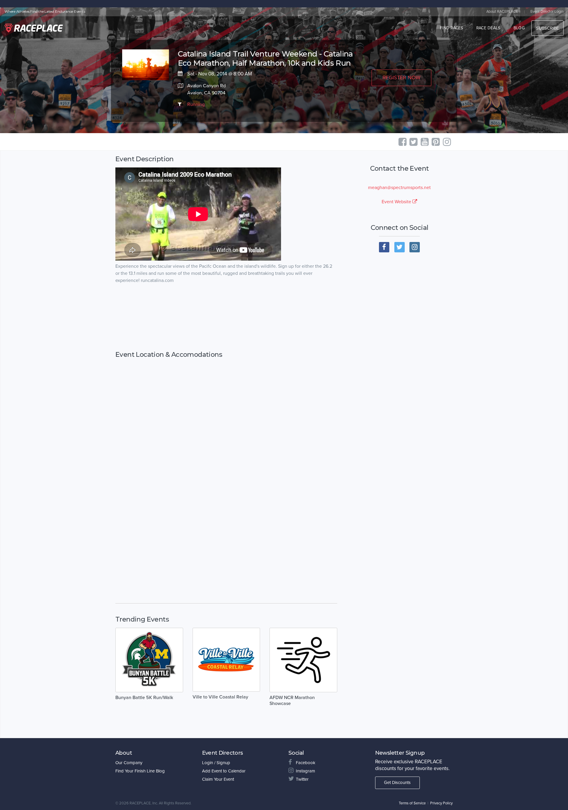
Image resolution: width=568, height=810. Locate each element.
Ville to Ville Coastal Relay (220, 697)
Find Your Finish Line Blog (140, 771)
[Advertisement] (226, 317)
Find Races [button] (451, 27)
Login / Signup (216, 762)
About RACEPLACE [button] (502, 11)
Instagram (305, 771)
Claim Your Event (218, 779)
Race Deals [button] (488, 27)
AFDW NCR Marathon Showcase (292, 700)
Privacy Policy (441, 803)
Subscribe (547, 28)
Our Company (128, 762)
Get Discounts (397, 782)
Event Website (397, 202)
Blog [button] (519, 27)
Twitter (302, 779)
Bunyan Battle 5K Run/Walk (144, 698)
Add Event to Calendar (224, 771)
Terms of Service (412, 803)
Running (196, 104)
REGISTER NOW (401, 77)
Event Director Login (547, 11)
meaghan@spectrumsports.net (399, 188)
